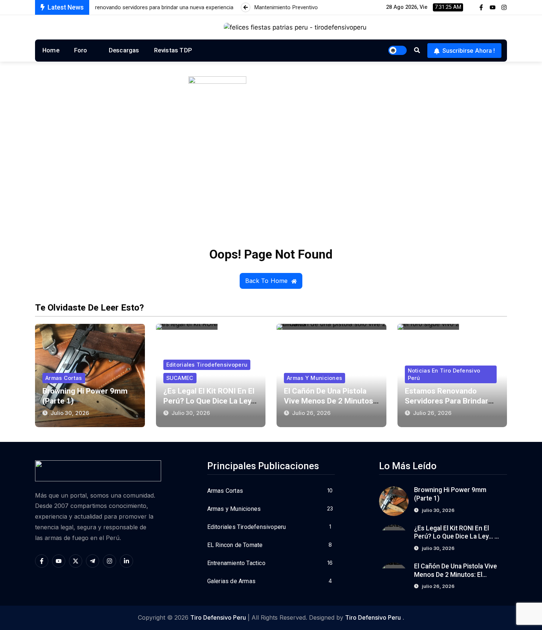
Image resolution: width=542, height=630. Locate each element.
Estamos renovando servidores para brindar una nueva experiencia (446, 401)
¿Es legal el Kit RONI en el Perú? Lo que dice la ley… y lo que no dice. (210, 401)
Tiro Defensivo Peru (218, 617)
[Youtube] (493, 7)
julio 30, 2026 (70, 413)
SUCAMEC (180, 378)
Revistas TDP (173, 50)
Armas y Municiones (314, 378)
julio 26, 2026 (311, 413)
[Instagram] (504, 7)
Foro (80, 50)
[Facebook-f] (481, 7)
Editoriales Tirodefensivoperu (207, 364)
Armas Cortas (63, 378)
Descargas (124, 50)
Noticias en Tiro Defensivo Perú (444, 374)
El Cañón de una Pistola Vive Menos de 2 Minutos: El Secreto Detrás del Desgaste (456, 574)
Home (50, 50)
